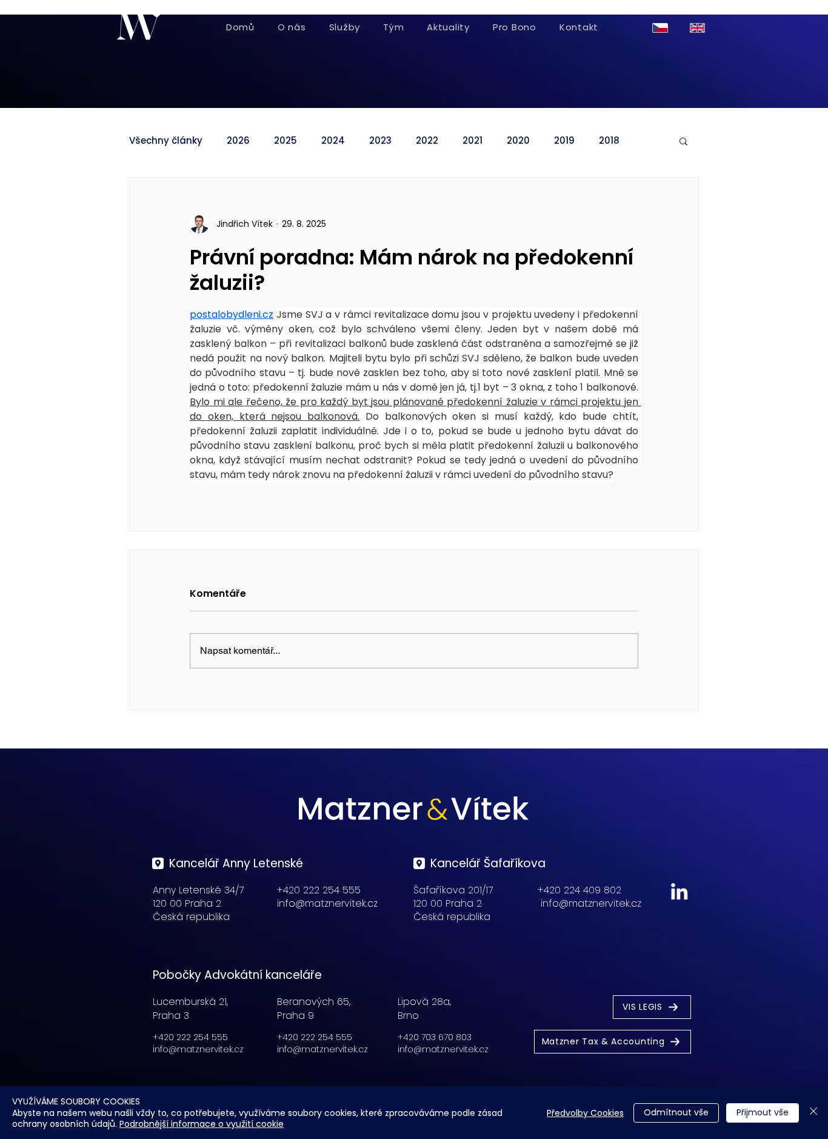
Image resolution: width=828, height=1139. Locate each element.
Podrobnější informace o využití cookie (201, 1124)
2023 (380, 140)
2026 (238, 140)
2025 (285, 140)
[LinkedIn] (679, 891)
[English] (699, 27)
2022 (427, 140)
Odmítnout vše (676, 1112)
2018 (609, 140)
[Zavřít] (813, 1112)
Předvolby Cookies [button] (585, 1113)
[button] (683, 141)
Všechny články (165, 140)
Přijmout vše (762, 1112)
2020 (518, 140)
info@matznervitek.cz (327, 903)
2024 (333, 140)
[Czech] (662, 27)
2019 (564, 140)
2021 (472, 140)
